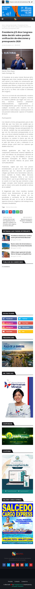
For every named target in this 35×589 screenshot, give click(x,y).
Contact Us (24, 581)
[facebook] (9, 318)
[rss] (25, 331)
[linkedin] (26, 564)
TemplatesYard (18, 584)
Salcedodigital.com (8, 45)
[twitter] (25, 318)
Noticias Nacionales (11, 25)
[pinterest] (30, 564)
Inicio (3, 25)
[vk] (25, 327)
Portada (10, 581)
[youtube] (25, 323)
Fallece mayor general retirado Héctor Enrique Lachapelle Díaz (21, 253)
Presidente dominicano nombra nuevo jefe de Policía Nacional (21, 236)
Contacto (17, 581)
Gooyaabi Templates (17, 586)
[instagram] (9, 323)
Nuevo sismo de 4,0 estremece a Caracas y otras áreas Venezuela (21, 245)
